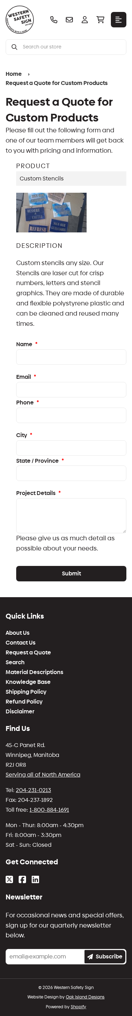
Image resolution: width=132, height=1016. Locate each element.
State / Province (40, 430)
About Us (18, 598)
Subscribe (109, 910)
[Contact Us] (69, 19)
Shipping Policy (26, 657)
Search (15, 628)
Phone (27, 374)
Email (26, 350)
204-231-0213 (33, 756)
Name (27, 318)
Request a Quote (28, 618)
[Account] (85, 19)
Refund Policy (24, 667)
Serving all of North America (43, 740)
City (24, 406)
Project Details (38, 462)
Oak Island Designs (85, 951)
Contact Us (21, 608)
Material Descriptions (34, 638)
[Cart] (100, 19)
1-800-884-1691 (49, 775)
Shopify (78, 960)
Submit (71, 539)
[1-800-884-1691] (54, 19)
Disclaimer (20, 677)
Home (13, 73)
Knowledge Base (28, 648)
